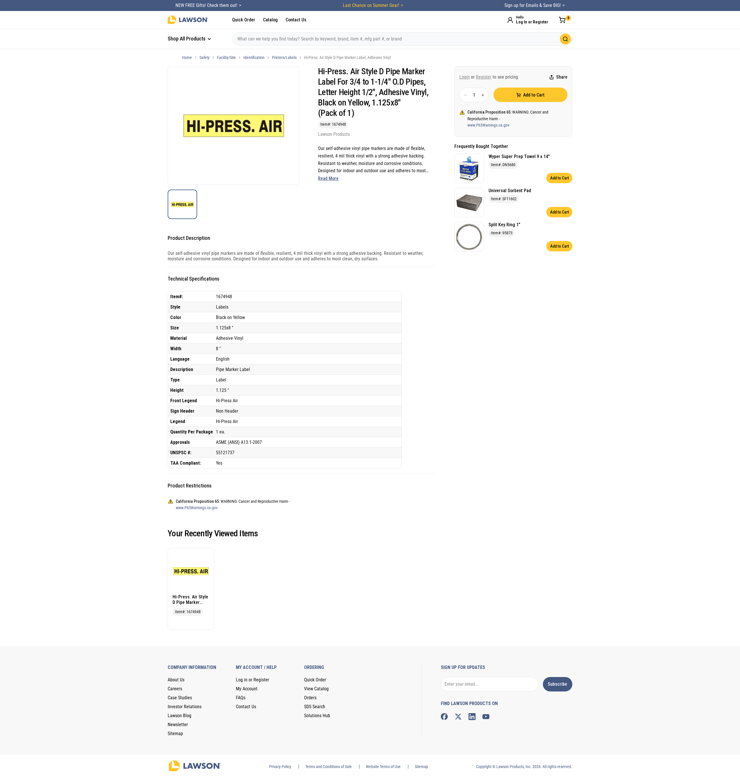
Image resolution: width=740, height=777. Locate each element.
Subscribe (557, 684)
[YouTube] (485, 716)
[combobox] (402, 39)
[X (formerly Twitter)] (458, 716)
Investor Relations (184, 706)
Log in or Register (252, 680)
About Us (176, 680)
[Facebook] (444, 716)
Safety (204, 57)
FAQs (240, 697)
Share (561, 77)
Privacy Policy (280, 766)
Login (464, 77)
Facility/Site (226, 57)
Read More (328, 178)
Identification (253, 57)
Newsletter (178, 724)
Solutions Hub (317, 715)
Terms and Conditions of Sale (328, 766)
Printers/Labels (284, 57)
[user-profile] (510, 19)
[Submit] (565, 39)
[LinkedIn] (472, 716)
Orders (310, 697)
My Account (247, 688)
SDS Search (314, 706)
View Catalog (316, 688)
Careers (175, 688)
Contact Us (296, 20)
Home (187, 57)
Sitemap (175, 733)
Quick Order (243, 20)
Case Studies (180, 697)
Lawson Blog (179, 715)
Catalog (270, 20)
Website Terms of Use (383, 766)
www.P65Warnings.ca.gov (488, 125)
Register (483, 77)
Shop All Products (187, 38)
